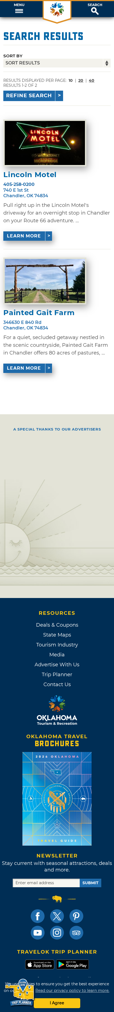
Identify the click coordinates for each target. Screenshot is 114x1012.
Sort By (12, 55)
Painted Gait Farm (38, 313)
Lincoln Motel (29, 175)
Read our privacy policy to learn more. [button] (72, 990)
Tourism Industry (57, 645)
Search (95, 5)
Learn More (24, 236)
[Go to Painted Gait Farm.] (44, 281)
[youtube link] (38, 933)
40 (91, 80)
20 (80, 80)
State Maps (57, 635)
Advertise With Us (57, 665)
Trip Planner (57, 675)
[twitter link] (57, 916)
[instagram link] (57, 933)
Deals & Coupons (57, 625)
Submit (90, 882)
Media (57, 655)
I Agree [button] (57, 1002)
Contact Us (57, 684)
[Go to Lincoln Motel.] (44, 143)
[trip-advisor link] (76, 933)
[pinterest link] (76, 916)
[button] (19, 9)
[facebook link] (38, 916)
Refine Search (29, 96)
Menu (19, 5)
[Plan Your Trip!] (20, 992)
